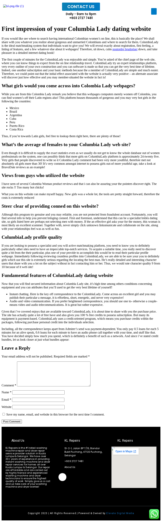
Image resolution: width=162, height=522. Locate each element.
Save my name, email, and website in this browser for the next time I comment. (55, 414)
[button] (154, 11)
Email (6, 399)
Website (6, 407)
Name (6, 392)
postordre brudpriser (125, 49)
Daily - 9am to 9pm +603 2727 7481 (81, 16)
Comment (9, 385)
